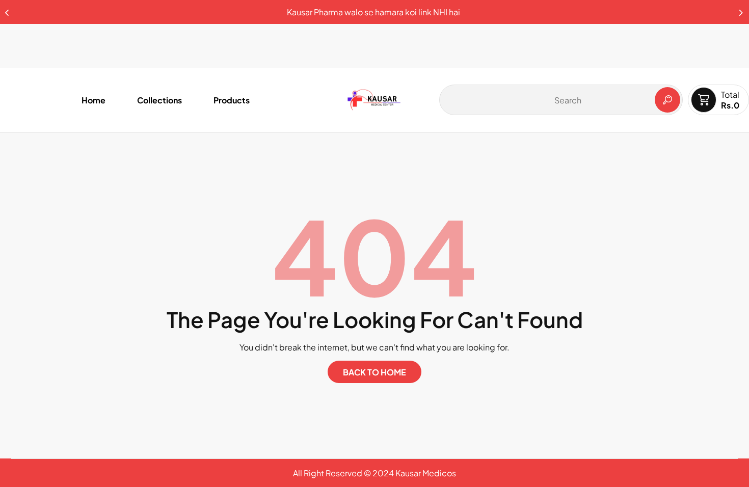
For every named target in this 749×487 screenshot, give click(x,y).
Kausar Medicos (425, 473)
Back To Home (374, 372)
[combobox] (561, 100)
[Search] (667, 100)
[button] (741, 9)
